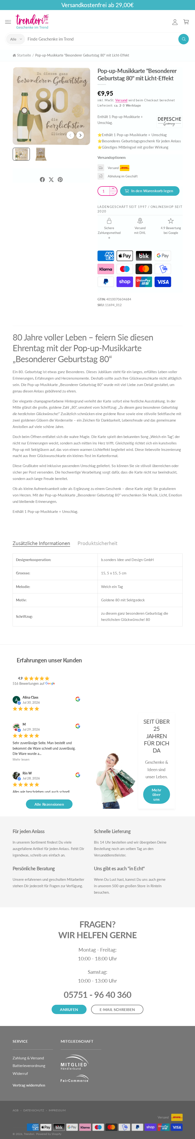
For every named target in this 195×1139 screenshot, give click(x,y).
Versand (121, 100)
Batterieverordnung (29, 1065)
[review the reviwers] (77, 700)
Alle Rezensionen (49, 804)
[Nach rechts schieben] (80, 135)
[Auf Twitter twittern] (51, 179)
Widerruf (20, 1073)
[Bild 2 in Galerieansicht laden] (41, 154)
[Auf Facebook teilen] (42, 179)
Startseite (24, 55)
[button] (8, 21)
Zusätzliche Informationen (41, 543)
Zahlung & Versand (28, 1058)
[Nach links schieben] (70, 135)
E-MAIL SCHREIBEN (117, 1009)
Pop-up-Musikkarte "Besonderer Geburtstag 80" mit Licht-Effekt (82, 55)
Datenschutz (33, 1110)
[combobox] (108, 39)
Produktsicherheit (97, 543)
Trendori (29, 1134)
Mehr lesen (21, 759)
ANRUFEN (69, 1009)
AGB (16, 1110)
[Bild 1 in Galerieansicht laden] (21, 154)
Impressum (57, 1110)
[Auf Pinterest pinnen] (60, 179)
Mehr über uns (156, 794)
